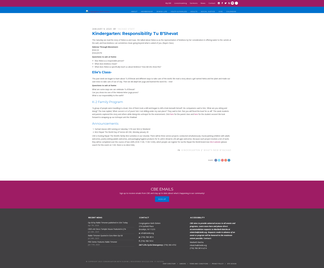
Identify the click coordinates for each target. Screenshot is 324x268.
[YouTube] (229, 3)
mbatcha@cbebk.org (198, 232)
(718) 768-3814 (196, 248)
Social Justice (208, 11)
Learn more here (206, 226)
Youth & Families (179, 11)
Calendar (231, 11)
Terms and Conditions (199, 264)
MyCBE (168, 3)
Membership (147, 11)
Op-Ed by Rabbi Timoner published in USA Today (108, 222)
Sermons (194, 3)
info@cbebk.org (147, 233)
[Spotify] (232, 3)
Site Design (231, 264)
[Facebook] (222, 3)
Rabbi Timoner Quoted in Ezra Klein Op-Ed (105, 235)
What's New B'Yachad (217, 150)
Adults (193, 11)
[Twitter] (225, 3)
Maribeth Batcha (197, 242)
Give (221, 11)
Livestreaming (180, 3)
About (134, 11)
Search (236, 3)
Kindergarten (190, 150)
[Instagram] (218, 3)
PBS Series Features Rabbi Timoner (102, 242)
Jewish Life (161, 11)
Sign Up (162, 199)
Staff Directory (169, 264)
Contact (212, 3)
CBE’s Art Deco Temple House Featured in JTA (107, 229)
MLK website (215, 142)
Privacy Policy (218, 264)
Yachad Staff (126, 29)
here (172, 114)
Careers (182, 264)
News (203, 3)
